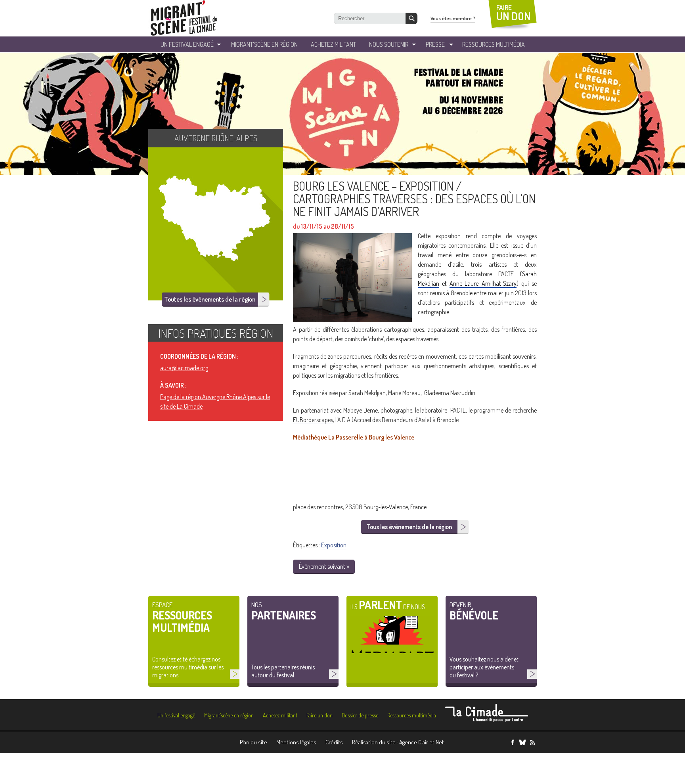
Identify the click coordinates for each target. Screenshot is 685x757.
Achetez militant (333, 44)
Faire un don (319, 715)
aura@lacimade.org (184, 368)
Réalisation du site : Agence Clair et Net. (398, 742)
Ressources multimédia (411, 715)
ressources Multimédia (493, 44)
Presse (435, 44)
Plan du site (253, 742)
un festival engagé (187, 44)
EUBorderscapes (313, 420)
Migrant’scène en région (229, 715)
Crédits (334, 742)
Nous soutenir (388, 44)
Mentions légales (296, 742)
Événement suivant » (324, 566)
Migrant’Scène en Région (264, 44)
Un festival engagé (176, 715)
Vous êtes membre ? (453, 18)
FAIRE (513, 13)
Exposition (333, 545)
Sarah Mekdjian (367, 393)
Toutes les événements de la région (209, 299)
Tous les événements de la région (409, 527)
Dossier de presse (360, 715)
